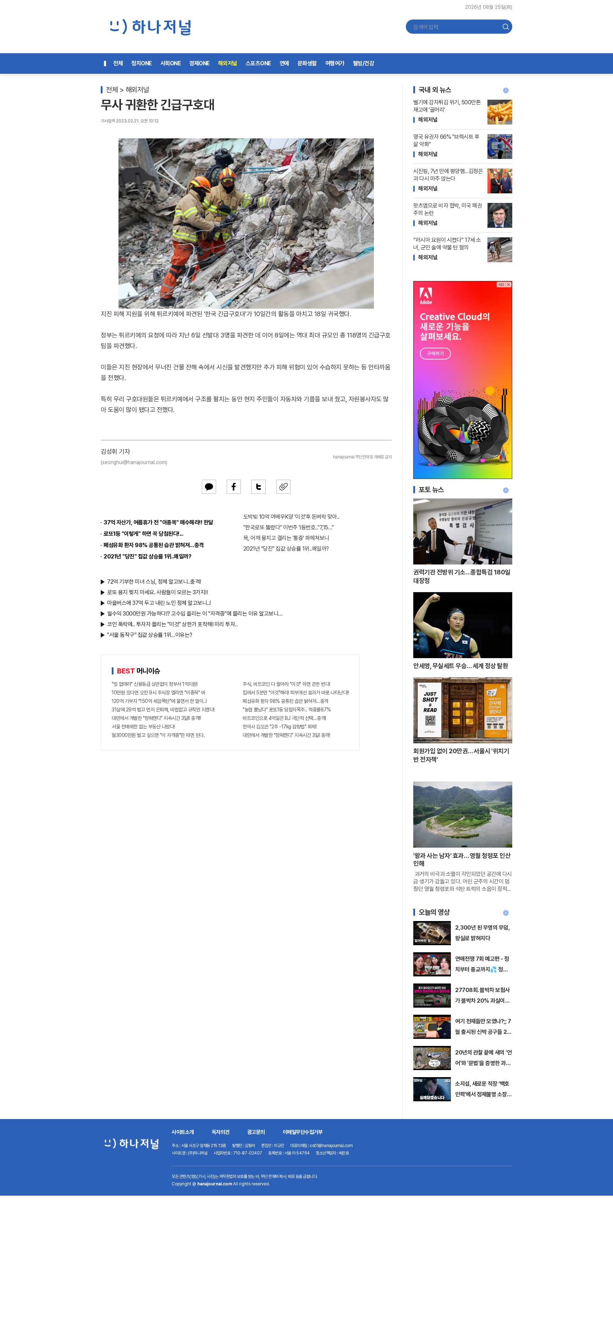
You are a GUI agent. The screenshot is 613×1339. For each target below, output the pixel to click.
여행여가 (334, 63)
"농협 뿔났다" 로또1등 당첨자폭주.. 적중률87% (287, 709)
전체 (118, 63)
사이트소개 (183, 1132)
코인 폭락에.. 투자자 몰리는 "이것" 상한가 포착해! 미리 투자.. (172, 624)
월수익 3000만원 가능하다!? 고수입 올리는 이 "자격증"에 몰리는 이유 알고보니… (194, 613)
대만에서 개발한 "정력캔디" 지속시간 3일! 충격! (286, 735)
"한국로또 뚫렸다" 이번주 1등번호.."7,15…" (288, 527)
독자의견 (221, 1132)
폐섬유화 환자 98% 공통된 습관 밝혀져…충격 (154, 545)
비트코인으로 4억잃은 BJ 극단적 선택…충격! (284, 718)
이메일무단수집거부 (303, 1132)
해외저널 (227, 63)
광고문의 (256, 1132)
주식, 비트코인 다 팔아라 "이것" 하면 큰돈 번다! (286, 684)
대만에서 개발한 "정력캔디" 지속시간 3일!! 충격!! (156, 718)
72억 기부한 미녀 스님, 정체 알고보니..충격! (154, 581)
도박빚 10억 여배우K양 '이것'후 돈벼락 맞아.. (291, 516)
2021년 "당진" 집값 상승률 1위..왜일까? (147, 556)
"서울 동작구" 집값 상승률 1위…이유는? (149, 635)
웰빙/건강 (363, 63)
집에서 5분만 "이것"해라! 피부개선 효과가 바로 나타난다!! (296, 692)
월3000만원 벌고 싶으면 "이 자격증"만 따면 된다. (158, 735)
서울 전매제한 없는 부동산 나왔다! (143, 726)
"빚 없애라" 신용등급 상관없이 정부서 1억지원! (155, 684)
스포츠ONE (258, 63)
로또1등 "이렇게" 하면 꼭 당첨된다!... (143, 533)
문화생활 (307, 63)
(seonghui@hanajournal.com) (134, 462)
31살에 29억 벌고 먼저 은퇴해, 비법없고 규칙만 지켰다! (163, 709)
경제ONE (199, 63)
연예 (284, 63)
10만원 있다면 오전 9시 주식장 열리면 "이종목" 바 (158, 692)
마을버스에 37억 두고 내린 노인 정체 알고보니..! (159, 603)
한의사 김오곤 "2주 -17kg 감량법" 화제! (279, 726)
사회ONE (170, 63)
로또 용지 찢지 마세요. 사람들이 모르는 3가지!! (157, 592)
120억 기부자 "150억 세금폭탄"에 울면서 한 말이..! (159, 701)
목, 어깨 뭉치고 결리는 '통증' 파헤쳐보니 (286, 538)
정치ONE (141, 63)
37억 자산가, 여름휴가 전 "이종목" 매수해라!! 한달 (158, 522)
